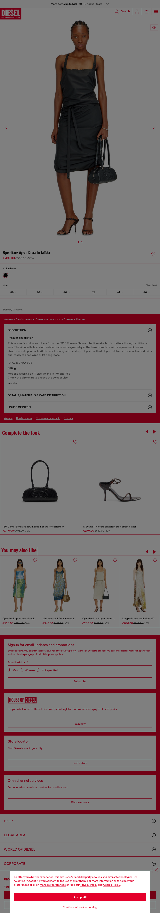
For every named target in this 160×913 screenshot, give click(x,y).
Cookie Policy (111, 884)
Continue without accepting (80, 907)
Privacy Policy (88, 884)
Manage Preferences (53, 884)
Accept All (80, 897)
